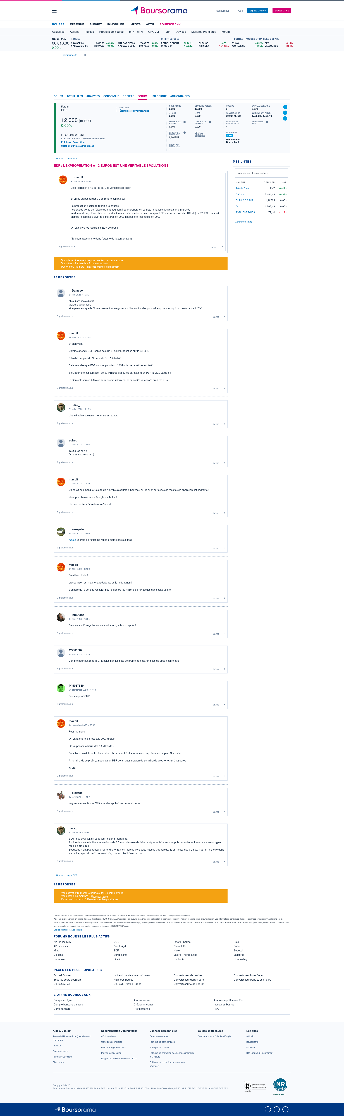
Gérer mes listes (243, 221)
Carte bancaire (62, 1008)
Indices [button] (89, 32)
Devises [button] (181, 32)
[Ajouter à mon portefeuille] (285, 113)
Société (128, 96)
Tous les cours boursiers (68, 979)
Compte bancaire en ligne (68, 1004)
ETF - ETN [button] (136, 32)
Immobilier (115, 24)
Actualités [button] (58, 32)
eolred (73, 440)
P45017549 (76, 685)
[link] (57, 1045)
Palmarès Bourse (123, 979)
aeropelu (78, 529)
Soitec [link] (237, 946)
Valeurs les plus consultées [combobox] (253, 173)
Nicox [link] (177, 950)
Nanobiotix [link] (180, 946)
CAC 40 (240, 194)
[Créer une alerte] (285, 107)
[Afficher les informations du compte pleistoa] (61, 795)
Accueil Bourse (62, 975)
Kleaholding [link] (240, 959)
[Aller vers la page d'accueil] (170, 10)
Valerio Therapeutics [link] (185, 954)
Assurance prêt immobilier (228, 1000)
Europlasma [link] (120, 954)
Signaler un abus (67, 246)
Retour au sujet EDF (66, 158)
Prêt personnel (142, 1008)
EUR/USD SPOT (244, 200)
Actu (150, 24)
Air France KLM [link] (62, 942)
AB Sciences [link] (61, 946)
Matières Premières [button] (203, 32)
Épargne (77, 24)
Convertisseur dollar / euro (189, 979)
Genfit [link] (117, 959)
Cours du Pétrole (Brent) (128, 984)
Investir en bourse (224, 1004)
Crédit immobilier (143, 1004)
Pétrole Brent (242, 188)
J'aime (214, 247)
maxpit (78, 177)
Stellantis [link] (179, 959)
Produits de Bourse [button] (111, 32)
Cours (58, 96)
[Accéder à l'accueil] (55, 54)
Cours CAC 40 (62, 984)
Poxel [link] (237, 942)
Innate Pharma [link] (182, 942)
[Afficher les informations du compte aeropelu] (61, 532)
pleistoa (77, 793)
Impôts (135, 24)
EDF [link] (116, 950)
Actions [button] (74, 32)
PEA (216, 1008)
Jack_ (76, 405)
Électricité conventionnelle (134, 110)
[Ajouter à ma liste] (285, 118)
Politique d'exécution (73, 142)
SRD (229, 135)
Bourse (58, 24)
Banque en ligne (63, 1000)
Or (237, 206)
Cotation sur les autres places (77, 145)
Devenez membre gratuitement (103, 266)
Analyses (93, 96)
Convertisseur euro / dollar (189, 984)
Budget (96, 24)
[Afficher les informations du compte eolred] (61, 443)
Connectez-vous (99, 263)
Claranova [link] (59, 959)
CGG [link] (117, 942)
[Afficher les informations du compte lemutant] (61, 617)
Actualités (74, 96)
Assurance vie (142, 1000)
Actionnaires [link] (180, 96)
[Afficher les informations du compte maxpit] (63, 179)
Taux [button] (167, 32)
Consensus (111, 96)
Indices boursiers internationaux (132, 975)
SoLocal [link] (238, 950)
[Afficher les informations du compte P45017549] (61, 688)
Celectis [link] (58, 954)
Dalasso (77, 290)
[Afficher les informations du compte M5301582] (61, 652)
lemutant (78, 615)
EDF (64, 110)
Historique (159, 96)
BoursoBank (170, 24)
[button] (54, 10)
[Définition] (184, 122)
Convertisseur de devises (188, 975)
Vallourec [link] (239, 954)
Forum (225, 32)
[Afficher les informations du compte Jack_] (61, 407)
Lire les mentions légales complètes (69, 929)
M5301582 (75, 650)
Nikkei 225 (59, 39)
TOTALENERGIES (245, 212)
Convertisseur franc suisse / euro (252, 979)
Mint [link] (56, 950)
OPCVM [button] (153, 32)
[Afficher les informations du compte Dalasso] (61, 293)
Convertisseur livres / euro (249, 975)
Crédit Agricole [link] (122, 946)
